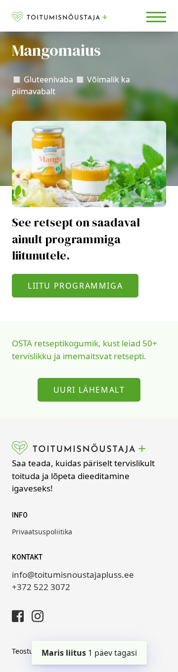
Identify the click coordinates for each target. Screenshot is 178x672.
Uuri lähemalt (89, 389)
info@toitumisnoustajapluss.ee (73, 574)
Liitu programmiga (75, 285)
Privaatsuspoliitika (42, 531)
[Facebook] (18, 616)
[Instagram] (38, 616)
